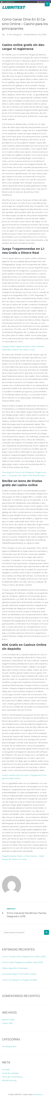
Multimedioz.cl (37, 1094)
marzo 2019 (7, 1023)
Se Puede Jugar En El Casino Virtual (19, 974)
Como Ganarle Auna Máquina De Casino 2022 (24, 956)
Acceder (6, 1069)
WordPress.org (9, 1080)
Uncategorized (9, 1046)
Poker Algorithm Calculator (15, 968)
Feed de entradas (10, 1073)
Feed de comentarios (12, 1077)
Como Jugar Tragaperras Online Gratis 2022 (22, 962)
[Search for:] (22, 932)
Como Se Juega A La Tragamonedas (19, 980)
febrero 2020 (8, 1019)
